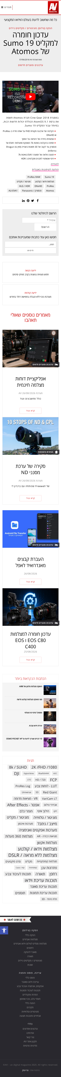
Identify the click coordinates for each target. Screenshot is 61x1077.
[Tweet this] (33, 200)
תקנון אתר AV (30, 1041)
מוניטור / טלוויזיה (45, 817)
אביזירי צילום (50, 805)
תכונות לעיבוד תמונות (30, 990)
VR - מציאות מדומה (26, 798)
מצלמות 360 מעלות (19, 836)
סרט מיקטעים (13, 861)
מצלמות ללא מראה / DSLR (32, 855)
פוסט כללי (30, 977)
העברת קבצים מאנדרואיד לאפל (30, 562)
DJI (16, 773)
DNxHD (38, 186)
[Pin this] (28, 200)
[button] (4, 930)
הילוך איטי (43, 811)
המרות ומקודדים (30, 994)
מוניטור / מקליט (23, 181)
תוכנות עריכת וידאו (41, 880)
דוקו (55, 811)
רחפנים (30, 947)
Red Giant (50, 792)
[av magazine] (15, 919)
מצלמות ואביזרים (30, 939)
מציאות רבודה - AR (47, 836)
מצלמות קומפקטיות (47, 861)
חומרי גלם (26, 811)
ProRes (50, 186)
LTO (29, 779)
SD (37, 792)
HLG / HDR (24, 186)
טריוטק (25, 1070)
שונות (30, 964)
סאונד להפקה (30, 952)
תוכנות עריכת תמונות (43, 893)
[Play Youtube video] (30, 96)
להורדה (55, 164)
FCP (53, 779)
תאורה (40, 874)
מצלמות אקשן (47, 842)
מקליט (28, 861)
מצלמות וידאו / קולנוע (44, 181)
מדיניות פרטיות (30, 1045)
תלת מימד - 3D (49, 899)
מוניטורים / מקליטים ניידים (23, 28)
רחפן (53, 874)
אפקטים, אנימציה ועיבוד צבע (30, 986)
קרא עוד (30, 410)
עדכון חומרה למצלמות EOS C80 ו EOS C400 (30, 640)
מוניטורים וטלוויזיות (30, 1011)
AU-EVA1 (13, 190)
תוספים (20, 892)
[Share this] (37, 200)
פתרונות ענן (49, 867)
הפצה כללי (30, 1003)
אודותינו (30, 1032)
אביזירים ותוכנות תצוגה (30, 1015)
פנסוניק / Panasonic (31, 190)
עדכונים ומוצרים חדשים (30, 65)
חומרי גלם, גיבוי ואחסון (30, 998)
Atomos (50, 190)
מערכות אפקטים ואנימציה (38, 830)
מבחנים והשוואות (45, 452)
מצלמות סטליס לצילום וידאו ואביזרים (30, 943)
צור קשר (30, 1037)
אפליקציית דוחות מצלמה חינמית (30, 381)
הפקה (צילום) (45, 28)
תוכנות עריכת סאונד (43, 886)
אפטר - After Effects (23, 804)
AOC (55, 773)
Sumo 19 (49, 176)
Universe (26, 792)
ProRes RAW (34, 176)
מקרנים (30, 1007)
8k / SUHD (18, 767)
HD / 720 (40, 779)
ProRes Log (22, 786)
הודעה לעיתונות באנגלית (45, 169)
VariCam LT (49, 798)
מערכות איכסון (25, 823)
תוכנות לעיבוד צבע (18, 874)
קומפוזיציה (33, 867)
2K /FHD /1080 (44, 767)
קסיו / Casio (20, 868)
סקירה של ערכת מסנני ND (30, 469)
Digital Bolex (29, 773)
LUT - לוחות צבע (46, 786)
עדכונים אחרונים (30, 1028)
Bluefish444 (43, 773)
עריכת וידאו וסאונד (30, 981)
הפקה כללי (30, 935)
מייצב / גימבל (47, 823)
